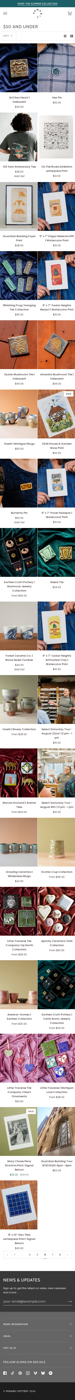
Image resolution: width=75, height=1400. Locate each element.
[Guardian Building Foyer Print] (18, 206)
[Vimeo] (35, 1373)
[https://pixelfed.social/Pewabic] (50, 1373)
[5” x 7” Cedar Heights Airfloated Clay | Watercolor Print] (56, 626)
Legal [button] (7, 1336)
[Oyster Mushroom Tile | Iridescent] (18, 344)
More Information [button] (15, 1324)
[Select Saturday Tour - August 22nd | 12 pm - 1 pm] (56, 699)
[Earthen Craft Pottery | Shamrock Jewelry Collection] (18, 552)
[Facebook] (5, 1373)
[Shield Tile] (56, 552)
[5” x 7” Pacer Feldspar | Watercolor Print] (56, 483)
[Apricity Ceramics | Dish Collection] (56, 911)
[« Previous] (7, 1255)
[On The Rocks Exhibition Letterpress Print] (56, 137)
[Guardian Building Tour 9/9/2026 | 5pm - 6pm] (56, 1131)
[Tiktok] (12, 1373)
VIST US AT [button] (9, 1348)
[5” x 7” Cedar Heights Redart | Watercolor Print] (56, 275)
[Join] (66, 1301)
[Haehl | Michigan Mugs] (18, 414)
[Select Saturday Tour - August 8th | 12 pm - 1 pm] (56, 772)
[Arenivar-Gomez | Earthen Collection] (18, 984)
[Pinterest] (20, 1373)
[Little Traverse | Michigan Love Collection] (56, 1058)
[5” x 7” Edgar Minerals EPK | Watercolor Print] (56, 206)
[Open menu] (9, 13)
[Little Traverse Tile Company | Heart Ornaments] (18, 1058)
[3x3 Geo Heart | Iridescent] (18, 67)
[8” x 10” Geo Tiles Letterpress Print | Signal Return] (18, 1204)
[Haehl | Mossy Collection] (18, 699)
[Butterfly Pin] (18, 483)
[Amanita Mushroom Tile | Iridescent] (56, 344)
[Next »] (67, 1255)
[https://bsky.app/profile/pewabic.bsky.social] (43, 1373)
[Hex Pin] (56, 67)
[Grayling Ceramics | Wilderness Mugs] (18, 842)
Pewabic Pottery (17, 1391)
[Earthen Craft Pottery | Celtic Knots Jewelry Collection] (56, 984)
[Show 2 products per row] (71, 36)
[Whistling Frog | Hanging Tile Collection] (18, 275)
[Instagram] (28, 1373)
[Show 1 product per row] (65, 36)
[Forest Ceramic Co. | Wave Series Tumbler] (18, 626)
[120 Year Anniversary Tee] (18, 137)
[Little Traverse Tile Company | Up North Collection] (18, 911)
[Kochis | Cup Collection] (56, 842)
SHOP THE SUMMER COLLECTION (37, 3)
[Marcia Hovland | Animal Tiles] (18, 772)
